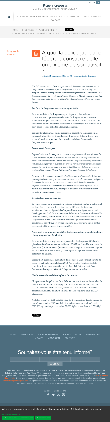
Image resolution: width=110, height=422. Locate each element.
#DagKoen (96, 16)
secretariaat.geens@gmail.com (15, 381)
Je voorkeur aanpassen (11, 414)
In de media (22, 16)
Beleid (53, 16)
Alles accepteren (43, 418)
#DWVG (85, 16)
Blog (61, 16)
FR (94, 2)
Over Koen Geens (39, 16)
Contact (55, 20)
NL (90, 2)
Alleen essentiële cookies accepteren (18, 418)
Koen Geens (55, 6)
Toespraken (73, 16)
